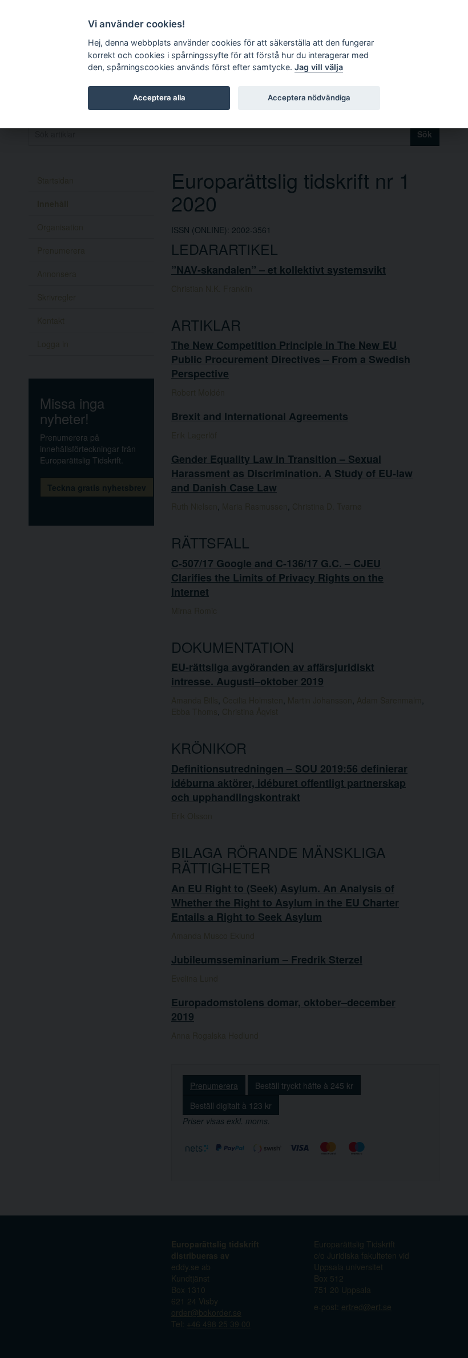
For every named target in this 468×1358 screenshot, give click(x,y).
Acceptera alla (159, 97)
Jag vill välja (318, 67)
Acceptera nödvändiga (309, 97)
